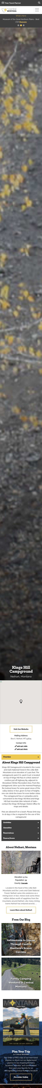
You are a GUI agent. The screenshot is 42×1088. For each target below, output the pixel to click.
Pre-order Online (21, 1077)
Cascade (24, 883)
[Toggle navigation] (37, 10)
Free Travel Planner (13, 3)
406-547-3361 (22, 746)
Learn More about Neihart (21, 910)
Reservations (8, 833)
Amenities (7, 828)
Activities (7, 823)
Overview (7, 757)
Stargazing (26, 22)
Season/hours (9, 838)
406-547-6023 (22, 749)
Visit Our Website (21, 729)
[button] (21, 701)
